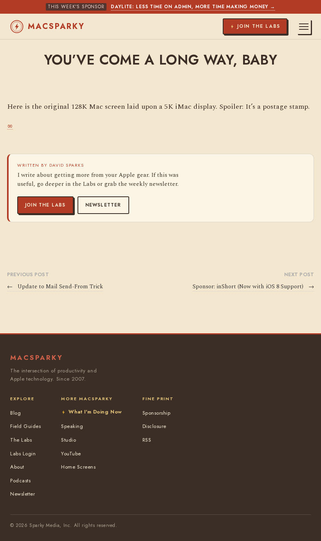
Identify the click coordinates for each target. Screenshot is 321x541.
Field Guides (25, 426)
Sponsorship (156, 413)
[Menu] (304, 26)
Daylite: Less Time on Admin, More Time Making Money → (193, 6)
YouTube (71, 453)
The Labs (21, 440)
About (17, 467)
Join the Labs (45, 204)
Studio (68, 440)
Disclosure (154, 426)
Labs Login (23, 453)
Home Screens (78, 467)
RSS (146, 440)
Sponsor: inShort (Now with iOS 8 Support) (253, 286)
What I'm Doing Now (95, 411)
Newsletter (103, 204)
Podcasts (20, 480)
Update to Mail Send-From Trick (55, 286)
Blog (15, 413)
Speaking (72, 426)
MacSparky (56, 26)
